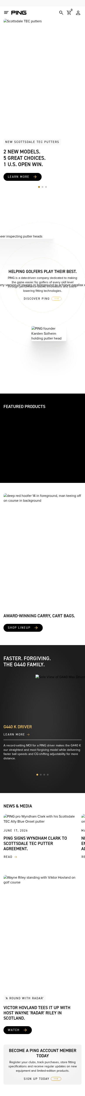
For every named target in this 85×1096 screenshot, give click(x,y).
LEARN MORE (14, 734)
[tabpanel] (42, 100)
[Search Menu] (61, 12)
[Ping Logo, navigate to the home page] (19, 13)
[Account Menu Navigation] (78, 12)
